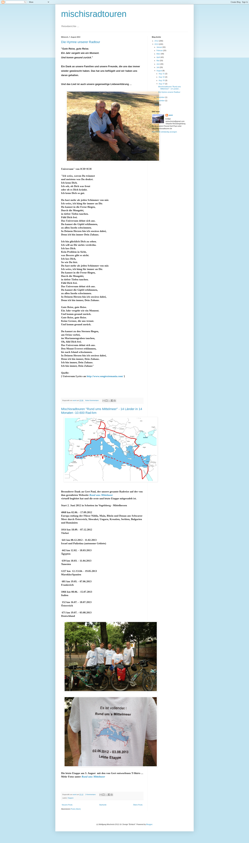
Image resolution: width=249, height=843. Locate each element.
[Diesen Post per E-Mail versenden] (103, 400)
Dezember (160, 101)
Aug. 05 (162, 80)
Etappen (70, 798)
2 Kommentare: (90, 794)
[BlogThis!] (106, 400)
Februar (159, 51)
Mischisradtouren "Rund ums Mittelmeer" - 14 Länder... (169, 88)
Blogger (149, 824)
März (158, 54)
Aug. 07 (162, 84)
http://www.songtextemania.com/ (105, 376)
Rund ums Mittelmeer (101, 495)
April (158, 57)
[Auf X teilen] (109, 400)
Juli (158, 67)
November (160, 97)
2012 (156, 41)
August (159, 71)
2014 (156, 105)
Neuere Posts (67, 805)
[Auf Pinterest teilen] (114, 400)
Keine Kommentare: (92, 400)
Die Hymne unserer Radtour (80, 42)
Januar (159, 47)
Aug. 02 (162, 77)
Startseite (102, 805)
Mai (158, 61)
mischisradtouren (94, 14)
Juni (158, 64)
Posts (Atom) (76, 809)
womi (170, 115)
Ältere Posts (138, 805)
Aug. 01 (162, 74)
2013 (156, 44)
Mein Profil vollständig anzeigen (164, 132)
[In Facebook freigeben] (112, 400)
